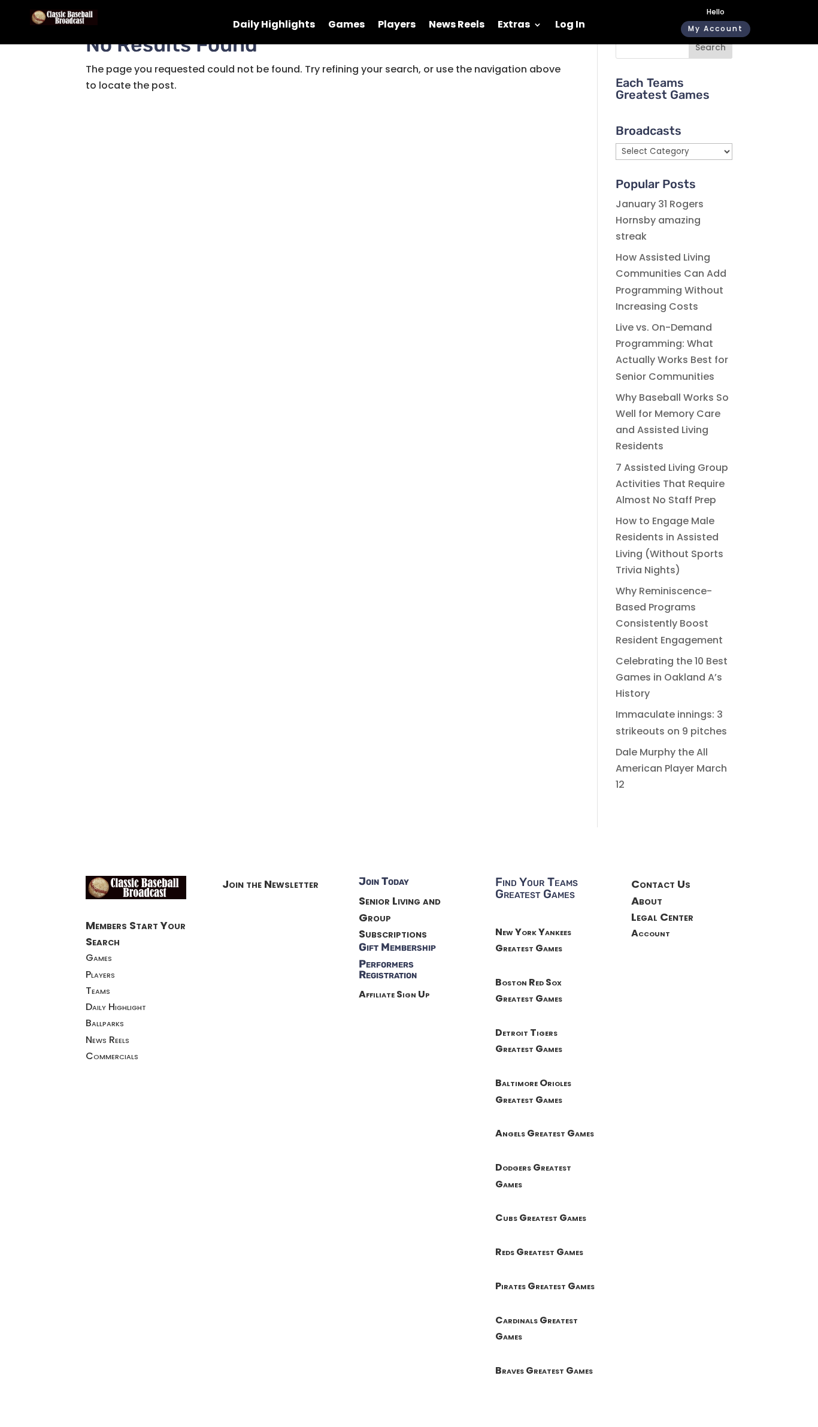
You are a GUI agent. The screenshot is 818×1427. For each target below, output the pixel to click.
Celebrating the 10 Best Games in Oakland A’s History (672, 677)
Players (397, 25)
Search (710, 47)
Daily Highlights (274, 25)
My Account (715, 28)
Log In (570, 25)
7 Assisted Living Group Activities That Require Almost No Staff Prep (672, 484)
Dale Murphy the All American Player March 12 (671, 768)
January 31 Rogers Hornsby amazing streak (660, 220)
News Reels (456, 25)
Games (346, 25)
